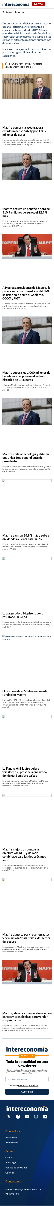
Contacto (10, 1157)
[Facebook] (18, 1117)
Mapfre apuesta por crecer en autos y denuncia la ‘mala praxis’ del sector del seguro (26, 938)
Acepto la (23, 1085)
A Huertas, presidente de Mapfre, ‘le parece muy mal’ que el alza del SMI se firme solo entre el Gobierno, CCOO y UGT (26, 293)
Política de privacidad (16, 1167)
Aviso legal (10, 1162)
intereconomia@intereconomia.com (23, 1189)
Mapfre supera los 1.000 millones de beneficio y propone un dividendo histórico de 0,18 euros (26, 376)
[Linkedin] (45, 1117)
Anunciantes (11, 1142)
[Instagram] (36, 1117)
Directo (38, 4)
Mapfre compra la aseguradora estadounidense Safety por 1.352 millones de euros (24, 131)
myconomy (11, 1137)
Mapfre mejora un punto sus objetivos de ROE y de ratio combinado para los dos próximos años (24, 855)
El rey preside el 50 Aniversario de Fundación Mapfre (25, 692)
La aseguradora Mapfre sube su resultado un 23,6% (22, 615)
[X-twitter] (9, 1117)
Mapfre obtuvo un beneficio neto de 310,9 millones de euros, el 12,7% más (26, 212)
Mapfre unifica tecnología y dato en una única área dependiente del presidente (25, 457)
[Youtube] (27, 1117)
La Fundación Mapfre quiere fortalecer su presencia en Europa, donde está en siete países (24, 772)
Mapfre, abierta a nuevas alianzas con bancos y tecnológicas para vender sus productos (27, 1016)
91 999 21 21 (12, 1193)
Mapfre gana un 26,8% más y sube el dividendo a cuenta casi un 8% (26, 537)
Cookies (9, 1172)
